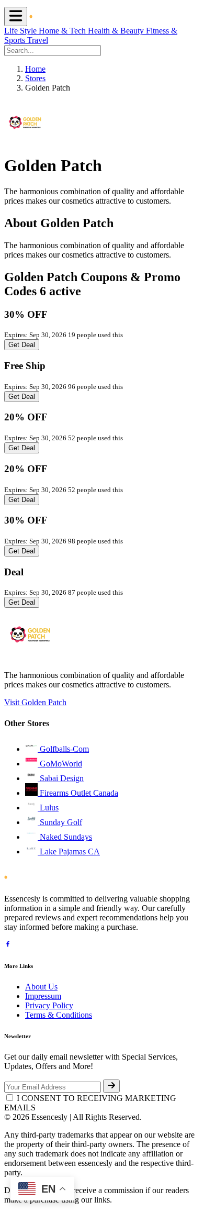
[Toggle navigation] (15, 16)
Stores (35, 78)
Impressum (43, 996)
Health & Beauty (117, 30)
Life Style (21, 30)
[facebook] (8, 945)
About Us (41, 986)
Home (35, 68)
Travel (37, 40)
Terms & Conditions (58, 1014)
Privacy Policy (49, 1005)
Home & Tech (63, 30)
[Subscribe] (111, 1086)
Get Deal (21, 345)
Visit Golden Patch (35, 702)
